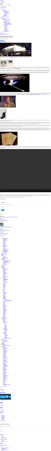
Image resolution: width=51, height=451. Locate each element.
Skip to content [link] (2, 0)
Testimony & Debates (7, 23)
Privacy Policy (3, 448)
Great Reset (4, 284)
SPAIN (4, 311)
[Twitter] (2, 41)
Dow (5, 27)
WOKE (4, 383)
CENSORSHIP (5, 351)
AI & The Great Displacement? (4, 233)
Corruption (4, 356)
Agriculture (4, 319)
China (4, 274)
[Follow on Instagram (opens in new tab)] (5, 422)
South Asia (4, 310)
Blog (0, 34)
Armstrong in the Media (5, 251)
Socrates (4, 341)
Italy (3, 290)
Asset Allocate (5, 239)
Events (2, 436)
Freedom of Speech (5, 358)
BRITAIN (4, 270)
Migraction (4, 297)
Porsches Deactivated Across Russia (4, 230)
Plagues (3, 339)
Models (4, 19)
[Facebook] (0, 41)
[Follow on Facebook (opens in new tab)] (2, 422)
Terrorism (4, 377)
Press (4, 371)
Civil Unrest (4, 352)
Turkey (4, 315)
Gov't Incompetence (5, 361)
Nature (4, 298)
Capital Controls (5, 349)
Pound (5, 325)
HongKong (4, 285)
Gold (5, 25)
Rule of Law (4, 306)
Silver (5, 331)
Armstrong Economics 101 (5, 238)
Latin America (5, 292)
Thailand (4, 313)
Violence (4, 381)
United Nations (5, 380)
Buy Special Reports (5, 31)
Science (4, 308)
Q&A (2, 342)
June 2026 (3, 416)
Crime (4, 275)
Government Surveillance (5, 258)
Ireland (4, 289)
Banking (3, 253)
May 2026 (3, 417)
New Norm (4, 368)
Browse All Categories (6, 16)
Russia (4, 307)
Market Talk (4, 15)
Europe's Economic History (6, 262)
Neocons (4, 367)
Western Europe (5, 317)
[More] (5, 41)
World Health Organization (6, 384)
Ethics (5, 13)
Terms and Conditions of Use (5, 447)
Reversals (4, 257)
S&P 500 (6, 337)
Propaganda (4, 372)
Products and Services (4, 340)
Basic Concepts (7, 20)
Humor (2, 266)
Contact (3, 441)
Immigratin (4, 363)
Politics (4, 9)
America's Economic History (6, 260)
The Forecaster (5, 252)
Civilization (4, 353)
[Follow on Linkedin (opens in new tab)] (0, 422)
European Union (5, 281)
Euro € (5, 324)
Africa (4, 268)
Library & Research (5, 24)
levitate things (18, 68)
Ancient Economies (5, 261)
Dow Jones (6, 334)
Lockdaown (4, 293)
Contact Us (3, 2)
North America (5, 299)
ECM (4, 256)
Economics (4, 10)
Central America (5, 273)
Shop (2, 17)
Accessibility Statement (4, 449)
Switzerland (4, 312)
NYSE (5, 336)
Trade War (4, 314)
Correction (4, 355)
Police (4, 303)
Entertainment (6, 12)
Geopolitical (4, 359)
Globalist (4, 360)
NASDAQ (6, 335)
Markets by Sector (4, 318)
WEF (4, 382)
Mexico (4, 295)
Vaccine (4, 316)
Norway (4, 302)
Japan (4, 291)
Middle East (4, 296)
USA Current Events (7, 300)
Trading (4, 248)
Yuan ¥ (6, 327)
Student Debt (4, 376)
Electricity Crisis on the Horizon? (4, 220)
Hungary (4, 286)
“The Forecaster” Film (7, 22)
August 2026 (3, 415)
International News (5, 11)
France (4, 282)
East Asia (4, 277)
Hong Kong (3, 265)
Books (2, 254)
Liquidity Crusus (5, 365)
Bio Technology (5, 348)
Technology (2, 34)
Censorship (4, 272)
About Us (3, 1)
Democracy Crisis (5, 276)
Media (4, 294)
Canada (4, 271)
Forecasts (3, 255)
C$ (5, 323)
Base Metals (6, 329)
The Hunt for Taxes (5, 378)
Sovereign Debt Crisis (6, 375)
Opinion (4, 244)
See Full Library (7, 30)
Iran (3, 288)
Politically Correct (5, 245)
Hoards (4, 263)
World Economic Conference (7, 345)
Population (4, 370)
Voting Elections (5, 250)
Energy (4, 321)
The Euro (6, 26)
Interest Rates (5, 364)
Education (4, 357)
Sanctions (4, 374)
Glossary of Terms (7, 21)
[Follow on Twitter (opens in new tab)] (4, 422)
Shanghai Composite (7, 338)
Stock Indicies (5, 333)
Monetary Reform (5, 366)
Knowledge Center (4, 18)
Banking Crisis (5, 347)
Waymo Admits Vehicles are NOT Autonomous (6, 226)
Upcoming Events (4, 344)
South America (5, 309)
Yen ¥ (5, 326)
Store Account (5, 33)
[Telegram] (3, 41)
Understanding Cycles (6, 249)
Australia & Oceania (5, 269)
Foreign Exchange (5, 322)
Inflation (4, 243)
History (6, 28)
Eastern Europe (5, 278)
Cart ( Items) (4, 6)
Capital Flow (4, 350)
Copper (6, 330)
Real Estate (4, 332)
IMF (3, 362)
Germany (6, 14)
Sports (4, 247)
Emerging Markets (5, 279)
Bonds (4, 320)
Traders (4, 379)
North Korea (4, 301)
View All (3, 419)
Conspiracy (4, 354)
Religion (4, 373)
